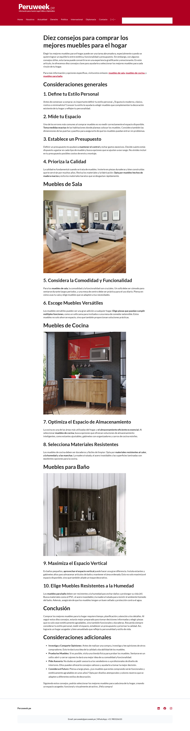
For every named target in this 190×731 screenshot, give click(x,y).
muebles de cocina (135, 72)
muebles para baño (52, 76)
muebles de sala (117, 72)
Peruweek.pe (24, 708)
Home (20, 19)
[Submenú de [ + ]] (115, 19)
